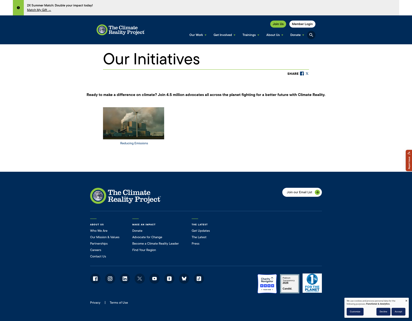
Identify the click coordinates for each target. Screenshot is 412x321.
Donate (137, 230)
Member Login (302, 24)
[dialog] (376, 308)
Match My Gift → (39, 10)
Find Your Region (144, 250)
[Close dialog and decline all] (406, 300)
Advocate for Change (147, 237)
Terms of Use (119, 302)
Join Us (278, 24)
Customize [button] (355, 311)
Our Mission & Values (104, 237)
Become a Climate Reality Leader (155, 243)
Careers (95, 250)
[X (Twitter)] (307, 73)
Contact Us (98, 256)
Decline (383, 311)
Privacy (95, 302)
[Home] (121, 29)
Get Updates (201, 230)
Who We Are (99, 230)
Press (195, 243)
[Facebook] (302, 73)
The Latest (199, 237)
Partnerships (99, 243)
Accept (398, 311)
